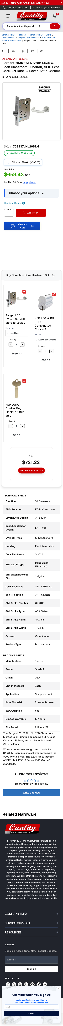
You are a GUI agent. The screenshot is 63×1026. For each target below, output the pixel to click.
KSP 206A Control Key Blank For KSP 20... (14, 410)
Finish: (38, 334)
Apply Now (29, 182)
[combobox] (26, 26)
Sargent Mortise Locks (28, 38)
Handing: (9, 328)
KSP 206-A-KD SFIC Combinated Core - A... (44, 324)
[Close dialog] (58, 988)
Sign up (31, 968)
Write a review (31, 792)
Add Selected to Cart (31, 470)
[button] (40, 26)
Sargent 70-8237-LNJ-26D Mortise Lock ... (15, 319)
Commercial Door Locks (40, 35)
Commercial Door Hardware (14, 35)
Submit (31, 1013)
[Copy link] (41, 51)
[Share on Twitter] (32, 51)
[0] (55, 16)
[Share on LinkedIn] (13, 51)
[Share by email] (4, 51)
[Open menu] (8, 16)
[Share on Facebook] (23, 51)
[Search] (55, 26)
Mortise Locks (8, 38)
